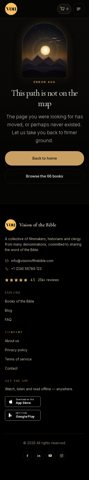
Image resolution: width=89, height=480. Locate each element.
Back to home (44, 158)
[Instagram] (61, 455)
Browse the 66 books (44, 176)
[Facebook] (27, 455)
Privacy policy (16, 350)
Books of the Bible (19, 301)
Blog (8, 310)
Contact (11, 368)
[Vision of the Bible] (30, 9)
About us (12, 341)
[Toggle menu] (78, 8)
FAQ (8, 320)
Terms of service (18, 359)
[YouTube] (50, 455)
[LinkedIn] (38, 455)
